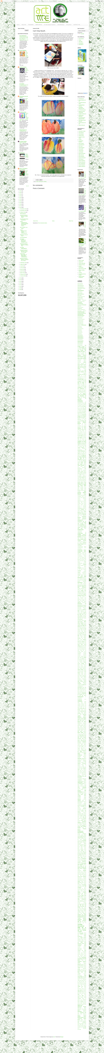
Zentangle (79, 1029)
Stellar (79, 901)
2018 (20, 204)
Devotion (84, 581)
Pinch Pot (83, 811)
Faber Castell (81, 260)
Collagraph (84, 534)
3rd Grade (80, 350)
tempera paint (80, 964)
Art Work (79, 460)
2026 (20, 190)
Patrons (85, 799)
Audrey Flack (81, 135)
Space (85, 888)
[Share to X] (39, 180)
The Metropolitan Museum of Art (82, 118)
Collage (79, 534)
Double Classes (83, 593)
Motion (85, 744)
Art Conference (81, 388)
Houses (84, 676)
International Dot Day (82, 687)
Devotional (80, 582)
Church (79, 511)
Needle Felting (80, 768)
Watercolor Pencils (82, 1006)
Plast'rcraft (79, 814)
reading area (80, 840)
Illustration (79, 678)
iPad (78, 688)
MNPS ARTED (39, 24)
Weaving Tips (83, 1012)
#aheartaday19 (80, 284)
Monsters (84, 741)
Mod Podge (81, 734)
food (83, 641)
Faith (83, 625)
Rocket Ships (80, 846)
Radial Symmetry (83, 836)
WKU (85, 1023)
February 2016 (23, 274)
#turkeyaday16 (23, 213)
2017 (20, 205)
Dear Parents (80, 578)
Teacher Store (80, 956)
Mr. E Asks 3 (81, 746)
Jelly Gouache (82, 689)
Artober (85, 464)
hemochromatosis (80, 671)
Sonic (85, 887)
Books (79, 483)
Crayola (80, 272)
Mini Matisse (21, 152)
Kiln (80, 695)
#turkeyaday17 (80, 336)
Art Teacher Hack (81, 446)
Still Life (82, 905)
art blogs (82, 382)
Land (85, 699)
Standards (79, 895)
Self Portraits (80, 864)
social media (82, 886)
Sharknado (79, 870)
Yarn (85, 1026)
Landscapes (80, 701)
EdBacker (79, 602)
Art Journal (79, 411)
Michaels (84, 726)
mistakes (84, 731)
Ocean (83, 775)
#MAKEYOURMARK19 (81, 309)
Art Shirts (80, 436)
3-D (85, 347)
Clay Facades (80, 523)
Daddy (81, 576)
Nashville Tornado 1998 (82, 762)
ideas (82, 677)
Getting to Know (82, 264)
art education (83, 394)
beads (80, 474)
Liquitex (79, 712)
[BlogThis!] (37, 180)
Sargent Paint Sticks (82, 853)
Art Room (82, 420)
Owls (83, 783)
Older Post (71, 220)
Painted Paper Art (23, 129)
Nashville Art (84, 758)
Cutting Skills (80, 575)
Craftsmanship (80, 563)
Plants (85, 813)
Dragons (84, 594)
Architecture (80, 374)
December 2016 (23, 208)
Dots (80, 593)
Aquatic (85, 373)
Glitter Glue (82, 657)
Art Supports (83, 442)
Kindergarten (41, 181)
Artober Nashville (81, 465)
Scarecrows (80, 855)
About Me (24, 24)
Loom (82, 712)
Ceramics (79, 503)
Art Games (79, 405)
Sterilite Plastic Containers (81, 277)
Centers (85, 502)
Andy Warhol (81, 132)
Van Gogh (83, 994)
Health (85, 670)
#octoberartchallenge (82, 313)
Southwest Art (80, 888)
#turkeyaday (83, 325)
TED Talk (84, 960)
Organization (80, 782)
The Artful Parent (22, 35)
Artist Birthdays (61, 24)
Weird (81, 1013)
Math (78, 719)
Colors (82, 541)
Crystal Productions (81, 267)
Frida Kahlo (81, 149)
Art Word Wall (84, 459)
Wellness (84, 1013)
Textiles (85, 966)
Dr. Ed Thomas (80, 594)
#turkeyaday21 (80, 341)
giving (85, 656)
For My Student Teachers (49, 24)
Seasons (79, 862)
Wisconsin (79, 1023)
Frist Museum (81, 98)
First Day (81, 633)
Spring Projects (82, 892)
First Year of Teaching (82, 634)
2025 (20, 192)
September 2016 (23, 262)
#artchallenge (81, 290)
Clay (85, 522)
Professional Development (81, 832)
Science (84, 857)
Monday (81, 737)
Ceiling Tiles (80, 502)
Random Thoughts (81, 838)
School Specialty (82, 263)
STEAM (85, 900)
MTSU (82, 749)
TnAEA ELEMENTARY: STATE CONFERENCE (23, 232)
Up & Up (81, 993)
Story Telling (82, 908)
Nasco (85, 757)
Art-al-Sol (79, 461)
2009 (20, 287)
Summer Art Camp (82, 914)
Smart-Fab (79, 882)
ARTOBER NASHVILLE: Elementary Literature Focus (23, 241)
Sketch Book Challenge (82, 876)
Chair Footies (83, 503)
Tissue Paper (80, 976)
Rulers (82, 850)
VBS (83, 995)
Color (83, 535)
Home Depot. (80, 675)
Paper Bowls (84, 793)
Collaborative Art (82, 533)
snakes (85, 882)
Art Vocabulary (82, 453)
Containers (84, 554)
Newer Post (35, 220)
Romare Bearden (82, 162)
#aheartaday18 (80, 283)
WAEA (79, 1001)
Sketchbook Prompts (82, 877)
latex (54, 1036)
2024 (20, 194)
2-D (85, 346)
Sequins (84, 864)
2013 (20, 281)
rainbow (85, 837)
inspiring (84, 683)
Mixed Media (80, 732)
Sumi (81, 913)
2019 (20, 202)
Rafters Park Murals (26, 99)
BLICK (81, 479)
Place (83, 813)
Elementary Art (82, 603)
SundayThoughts (80, 932)
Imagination (84, 678)
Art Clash (84, 387)
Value (78, 994)
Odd (85, 775)
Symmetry (79, 939)
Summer (84, 913)
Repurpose (79, 843)
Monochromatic (83, 740)
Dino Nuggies (84, 584)
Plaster (82, 814)
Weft (78, 1013)
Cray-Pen (79, 564)
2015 (20, 278)
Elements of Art (80, 609)
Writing (85, 1025)
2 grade (82, 346)
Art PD (83, 414)
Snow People (83, 883)
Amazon (84, 368)
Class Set (80, 515)
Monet (79, 740)
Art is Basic (21, 83)
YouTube (84, 1028)
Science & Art (80, 858)
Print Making (83, 826)
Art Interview (84, 410)
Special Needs (80, 889)
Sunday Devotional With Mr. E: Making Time (24, 244)
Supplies (81, 933)
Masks (85, 718)
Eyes (85, 620)
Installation (79, 684)
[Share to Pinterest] (41, 180)
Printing (79, 827)
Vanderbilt (79, 995)
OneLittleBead (80, 778)
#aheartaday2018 (81, 285)
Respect (79, 844)
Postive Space (83, 820)
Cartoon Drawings (82, 498)
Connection (79, 548)
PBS (83, 800)
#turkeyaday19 (80, 339)
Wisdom (82, 1023)
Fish (78, 635)
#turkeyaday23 (80, 344)
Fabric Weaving (80, 622)
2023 (20, 195)
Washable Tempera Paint (82, 1004)
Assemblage (84, 467)
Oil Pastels (80, 776)
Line (83, 708)
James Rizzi (81, 150)
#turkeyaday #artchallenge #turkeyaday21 (80, 331)
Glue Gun (79, 658)
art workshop (83, 460)
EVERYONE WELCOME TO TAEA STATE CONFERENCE (23, 255)
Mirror (81, 731)
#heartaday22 (80, 303)
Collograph (79, 535)
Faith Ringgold (81, 147)
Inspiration (79, 683)
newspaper (84, 771)
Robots (85, 845)
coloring (79, 541)
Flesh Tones (80, 639)
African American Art (82, 363)
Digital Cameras (83, 583)
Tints (85, 975)
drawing (79, 595)
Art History (84, 406)
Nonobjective (84, 774)
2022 (20, 197)
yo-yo (78, 1028)
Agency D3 (80, 365)
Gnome (82, 658)
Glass (78, 657)
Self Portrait (83, 863)
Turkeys (85, 985)
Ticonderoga (80, 975)
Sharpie (84, 870)
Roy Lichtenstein (82, 163)
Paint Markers (80, 784)
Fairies (79, 625)
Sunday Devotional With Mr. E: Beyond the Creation (24, 259)
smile (82, 882)
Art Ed (85, 392)
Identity (85, 677)
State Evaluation (80, 900)
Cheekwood (80, 508)
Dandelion (84, 577)
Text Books (81, 966)
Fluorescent (79, 640)
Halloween (84, 668)
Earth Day (80, 600)
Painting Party (83, 789)
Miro (78, 731)
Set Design (80, 865)
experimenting (80, 619)
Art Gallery (84, 404)
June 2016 (22, 267)
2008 (20, 289)
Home (18, 24)
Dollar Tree (83, 590)
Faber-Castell (80, 621)
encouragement (80, 613)
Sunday (84, 919)
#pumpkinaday (80, 314)
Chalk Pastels (83, 504)
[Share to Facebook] (40, 180)
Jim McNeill (81, 152)
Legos (81, 706)
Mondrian (84, 739)
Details (79, 581)
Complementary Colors (82, 547)
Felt (82, 631)
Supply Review (83, 937)
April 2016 (22, 270)
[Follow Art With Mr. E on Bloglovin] (83, 93)
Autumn (79, 471)
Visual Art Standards (82, 999)
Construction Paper (82, 550)
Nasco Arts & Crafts (82, 268)
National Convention (82, 763)
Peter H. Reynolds (81, 806)
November (79, 775)
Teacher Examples (82, 951)
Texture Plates (83, 967)
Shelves (84, 871)
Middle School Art (81, 727)
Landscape (80, 700)
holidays (79, 674)
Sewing (79, 867)
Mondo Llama (80, 739)
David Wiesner (81, 144)
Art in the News (81, 407)
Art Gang (83, 405)
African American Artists (82, 364)
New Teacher (80, 771)
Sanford (81, 852)
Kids (83, 694)
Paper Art (79, 793)
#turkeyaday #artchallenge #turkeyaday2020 (80, 327)
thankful (79, 969)
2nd (78, 347)
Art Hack (80, 406)
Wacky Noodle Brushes (82, 1000)
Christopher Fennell (81, 141)
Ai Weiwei (84, 365)
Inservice (84, 682)
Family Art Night (83, 628)
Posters (79, 820)
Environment (80, 616)
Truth (81, 985)
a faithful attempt (22, 67)
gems (85, 651)
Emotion (84, 612)
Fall (85, 625)
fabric (85, 621)
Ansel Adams (81, 134)
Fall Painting (84, 627)
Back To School (83, 472)
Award (82, 471)
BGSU (81, 477)
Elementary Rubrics (82, 608)
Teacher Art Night (82, 950)
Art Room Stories (83, 434)
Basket (79, 473)
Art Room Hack (83, 429)
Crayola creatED (80, 565)
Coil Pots (80, 528)
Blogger (61, 1036)
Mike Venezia (81, 154)
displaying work (83, 588)
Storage (79, 907)
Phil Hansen (81, 159)
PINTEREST (81, 44)
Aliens (79, 367)
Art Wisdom (83, 454)
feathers (79, 631)
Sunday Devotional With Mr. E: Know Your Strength (24, 251)
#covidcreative (80, 297)
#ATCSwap (79, 295)
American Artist (82, 369)
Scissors (84, 858)
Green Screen (80, 665)
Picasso (84, 808)
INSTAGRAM (81, 38)
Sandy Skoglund (82, 164)
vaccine (85, 993)
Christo (80, 139)
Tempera (80, 961)
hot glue (81, 676)
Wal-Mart (82, 1001)
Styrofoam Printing (81, 912)
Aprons (79, 373)
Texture (79, 967)
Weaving (80, 1011)
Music (82, 752)
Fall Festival (80, 627)
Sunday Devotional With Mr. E (82, 926)
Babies (85, 471)
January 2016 (23, 275)
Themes (79, 973)
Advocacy (79, 362)
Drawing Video (83, 595)
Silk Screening (83, 875)
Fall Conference (83, 626)
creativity (84, 569)
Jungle (79, 693)
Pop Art (84, 816)
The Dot (82, 970)
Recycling (84, 840)
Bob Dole (79, 480)
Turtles (79, 986)
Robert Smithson (82, 160)
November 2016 (23, 210)
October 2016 (23, 212)
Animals (82, 371)
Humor (79, 677)
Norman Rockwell (82, 157)
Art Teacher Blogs (83, 445)
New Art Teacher (83, 770)
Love (82, 713)
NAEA (79, 753)
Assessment (80, 468)
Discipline (79, 588)
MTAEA (79, 749)
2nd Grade (81, 347)
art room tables (80, 435)
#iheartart (84, 304)
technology (84, 957)
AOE (85, 371)
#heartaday (80, 302)
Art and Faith (80, 379)
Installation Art (83, 684)
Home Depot (83, 674)
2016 (20, 207)
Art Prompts (83, 417)
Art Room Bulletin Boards (82, 422)
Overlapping (80, 783)
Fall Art (37, 181)
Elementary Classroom (82, 607)
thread (85, 974)
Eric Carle (80, 146)
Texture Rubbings (82, 968)
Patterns (79, 800)
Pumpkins (84, 833)
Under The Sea (82, 992)
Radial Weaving (80, 837)
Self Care (79, 863)
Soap (78, 886)
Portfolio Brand (80, 818)
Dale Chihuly (81, 143)
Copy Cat (79, 557)
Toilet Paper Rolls (80, 980)
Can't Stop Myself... (23, 237)
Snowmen (84, 884)
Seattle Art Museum (82, 113)
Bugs (85, 491)
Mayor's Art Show (82, 721)
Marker (85, 715)
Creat (81, 569)
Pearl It (82, 801)
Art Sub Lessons (22, 112)
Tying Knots (84, 988)
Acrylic (85, 356)
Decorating (84, 578)
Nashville (79, 758)
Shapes (85, 869)
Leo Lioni (84, 706)
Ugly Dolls (80, 991)
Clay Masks (82, 524)
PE (85, 800)
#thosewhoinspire (80, 323)
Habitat (81, 668)
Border (82, 484)
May (83, 719)
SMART (79, 881)
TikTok (80, 40)
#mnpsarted (80, 310)
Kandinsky (84, 693)
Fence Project (80, 632)
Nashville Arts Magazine (82, 759)
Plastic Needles (83, 815)
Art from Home (80, 404)
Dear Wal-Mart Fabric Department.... (24, 220)
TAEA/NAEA (30, 24)
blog (83, 479)
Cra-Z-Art (82, 559)
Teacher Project (83, 955)
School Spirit (80, 857)
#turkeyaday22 (80, 342)
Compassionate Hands (82, 546)
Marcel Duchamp (82, 153)
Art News (81, 413)
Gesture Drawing (81, 656)
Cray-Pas (84, 563)
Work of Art (84, 1024)
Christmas (84, 510)
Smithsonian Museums (81, 116)
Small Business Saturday (82, 880)
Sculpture (79, 861)
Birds (83, 477)
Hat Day (81, 670)
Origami (85, 782)
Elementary (84, 602)
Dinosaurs (84, 587)
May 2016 (22, 269)
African (84, 362)
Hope (78, 676)
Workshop (79, 1025)
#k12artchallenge (80, 307)
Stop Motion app (83, 906)
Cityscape (84, 514)
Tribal (78, 985)
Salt (83, 851)
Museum (84, 751)
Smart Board (83, 881)
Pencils (85, 803)
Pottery (79, 821)
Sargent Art (81, 261)
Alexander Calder (82, 131)
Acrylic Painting (83, 358)
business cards (80, 495)
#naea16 (84, 310)
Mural (81, 751)
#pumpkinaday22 (81, 315)
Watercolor (80, 1005)
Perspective (84, 805)
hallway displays (80, 669)
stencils (79, 902)
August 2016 (22, 264)
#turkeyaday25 (80, 345)
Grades (84, 662)
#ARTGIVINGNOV (81, 294)
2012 (20, 283)
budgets (79, 491)
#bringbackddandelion (81, 296)
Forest (83, 643)
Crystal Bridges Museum (82, 106)
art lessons (84, 411)
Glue (85, 657)
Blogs (85, 479)
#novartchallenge (81, 311)
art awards (83, 381)
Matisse (81, 719)
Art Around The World (81, 380)
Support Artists (80, 938)
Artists (82, 462)
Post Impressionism (82, 819)
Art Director (81, 392)
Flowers (84, 639)
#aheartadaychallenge (81, 288)
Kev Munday (80, 694)
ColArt (85, 528)
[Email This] (36, 180)
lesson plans (80, 707)
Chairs (79, 504)
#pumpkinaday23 (80, 320)
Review (81, 845)
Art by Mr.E (68, 24)
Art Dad (83, 391)
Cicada (82, 511)
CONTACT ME (76, 24)
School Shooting (83, 856)
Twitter (82, 986)
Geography (79, 652)
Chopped (81, 510)
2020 (20, 200)
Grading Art (83, 663)
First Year (84, 633)
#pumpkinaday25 (80, 321)
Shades (81, 868)
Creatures (79, 570)
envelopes (84, 615)
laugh (85, 702)
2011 (20, 284)
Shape (79, 869)
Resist (85, 843)
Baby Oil (79, 472)
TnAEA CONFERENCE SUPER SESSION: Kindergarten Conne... (24, 223)
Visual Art (84, 998)
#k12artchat (80, 308)
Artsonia (79, 467)
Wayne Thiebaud (82, 1010)
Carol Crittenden (83, 497)
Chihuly (82, 509)
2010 (20, 286)
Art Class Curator (23, 141)
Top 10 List (81, 981)
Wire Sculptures (82, 1022)
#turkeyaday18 (80, 338)
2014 (20, 279)
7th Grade (82, 352)
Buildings (79, 492)
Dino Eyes (79, 584)
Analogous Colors (81, 370)
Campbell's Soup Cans (82, 496)
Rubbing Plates (83, 849)
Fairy (81, 625)
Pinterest (79, 812)
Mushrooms (79, 752)
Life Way (80, 708)
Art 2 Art (83, 376)
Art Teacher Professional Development (82, 448)
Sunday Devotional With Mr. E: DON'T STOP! (24, 216)
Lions (82, 709)
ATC (85, 468)
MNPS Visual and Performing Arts (82, 733)
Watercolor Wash (82, 1007)
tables (82, 939)
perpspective (80, 805)
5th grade (83, 351)
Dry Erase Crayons (81, 596)
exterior (83, 620)
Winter (79, 1016)
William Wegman (82, 166)
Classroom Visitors (81, 522)
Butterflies (84, 495)
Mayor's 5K (84, 720)
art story (82, 440)
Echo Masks (83, 601)
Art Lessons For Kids (81, 412)
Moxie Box (83, 745)
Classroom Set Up (82, 521)
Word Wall (79, 1024)
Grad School (80, 662)
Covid (80, 558)
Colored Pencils (82, 540)
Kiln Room (84, 695)
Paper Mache (80, 794)
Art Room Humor (81, 430)
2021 (20, 199)
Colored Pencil (83, 539)
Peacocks (79, 801)
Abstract (79, 355)
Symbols (84, 938)
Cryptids (84, 571)
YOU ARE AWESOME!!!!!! (23, 248)
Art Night (84, 413)
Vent (85, 995)
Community (80, 545)
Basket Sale (82, 473)
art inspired (79, 410)
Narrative (79, 756)
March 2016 (22, 272)
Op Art (82, 781)
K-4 (81, 693)
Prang (82, 822)
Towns (85, 982)
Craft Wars (81, 560)
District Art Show (81, 589)
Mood (82, 744)
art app (85, 379)
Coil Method (83, 527)
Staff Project (83, 894)
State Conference (82, 899)
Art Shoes (84, 436)
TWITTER (80, 41)
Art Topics (83, 452)
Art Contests (80, 391)
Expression (79, 620)
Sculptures (84, 861)
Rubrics (79, 850)
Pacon (85, 783)
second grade (83, 862)
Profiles (79, 833)
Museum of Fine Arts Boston (82, 112)
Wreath (82, 1025)
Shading (84, 868)
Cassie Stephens (22, 50)
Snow (79, 883)
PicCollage (79, 809)
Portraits (84, 818)
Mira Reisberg (81, 156)
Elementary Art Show (82, 606)
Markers (79, 717)
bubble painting (83, 490)
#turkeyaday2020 (80, 340)
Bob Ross (82, 480)
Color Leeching (80, 538)
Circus (81, 514)
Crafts (85, 561)
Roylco (79, 849)
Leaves (79, 706)
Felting (85, 631)
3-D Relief (84, 349)
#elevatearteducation (81, 301)
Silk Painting (80, 874)
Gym (78, 668)
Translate (82, 33)
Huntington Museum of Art (81, 108)
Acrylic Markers (80, 357)
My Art (85, 752)
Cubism (79, 572)
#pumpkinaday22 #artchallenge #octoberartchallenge (81, 318)
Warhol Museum (82, 125)
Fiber (83, 632)
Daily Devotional (82, 577)
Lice (83, 707)
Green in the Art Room (82, 664)
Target (85, 945)
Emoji (81, 612)
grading (79, 663)
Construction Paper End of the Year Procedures (82, 553)
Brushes (79, 490)
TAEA (82, 942)
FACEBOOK (81, 43)
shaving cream (80, 871)
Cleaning (81, 526)
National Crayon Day (82, 764)
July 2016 (22, 266)
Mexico (81, 726)
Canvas (79, 497)
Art (82, 374)
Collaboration (81, 529)
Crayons (79, 567)
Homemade (84, 675)
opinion (85, 781)
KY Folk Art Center (82, 109)
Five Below (84, 638)
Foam (83, 640)
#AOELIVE (79, 289)
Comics (85, 544)
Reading (84, 839)
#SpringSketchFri (80, 322)
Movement (79, 745)
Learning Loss (83, 705)
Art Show (80, 437)
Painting (45, 181)
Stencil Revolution (83, 901)
